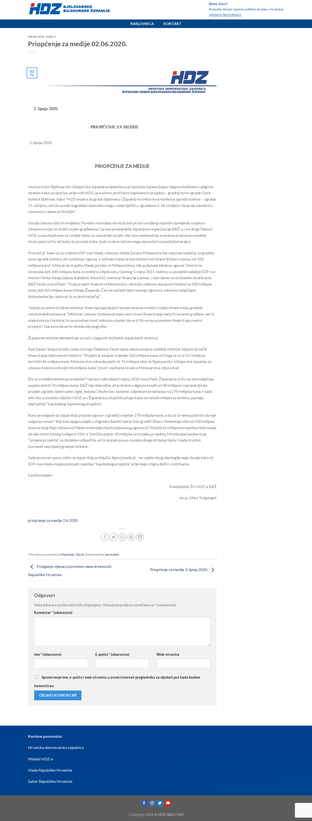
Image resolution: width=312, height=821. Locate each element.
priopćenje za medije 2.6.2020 (53, 520)
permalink (112, 554)
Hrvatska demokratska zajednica (56, 747)
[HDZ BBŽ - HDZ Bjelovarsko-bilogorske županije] (77, 9)
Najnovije (36, 36)
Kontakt (173, 24)
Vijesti (51, 36)
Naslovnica (142, 24)
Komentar (53, 612)
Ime (47, 654)
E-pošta (112, 654)
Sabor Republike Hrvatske (50, 781)
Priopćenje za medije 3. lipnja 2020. (179, 569)
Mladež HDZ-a (40, 758)
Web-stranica (167, 654)
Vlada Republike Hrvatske (50, 770)
